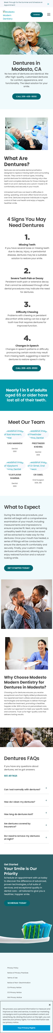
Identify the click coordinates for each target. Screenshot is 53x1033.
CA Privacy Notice (14, 987)
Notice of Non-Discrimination (19, 982)
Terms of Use (12, 978)
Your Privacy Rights (26, 1028)
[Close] (50, 1005)
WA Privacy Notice (14, 997)
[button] (48, 14)
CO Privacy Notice (14, 992)
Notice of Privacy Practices (17, 973)
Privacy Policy (12, 968)
